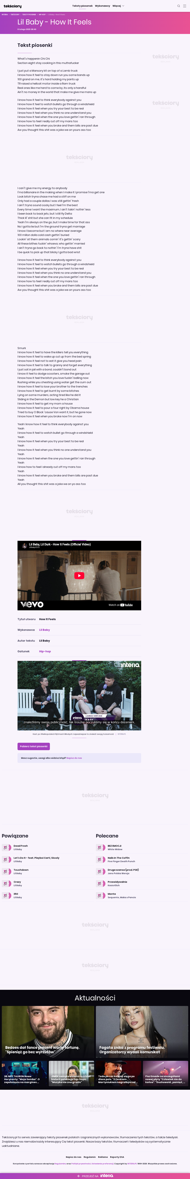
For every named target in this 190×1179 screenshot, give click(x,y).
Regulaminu (60, 1163)
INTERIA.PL (132, 1163)
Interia (5, 14)
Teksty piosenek (29, 14)
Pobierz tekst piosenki (33, 746)
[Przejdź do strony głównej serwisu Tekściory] (12, 6)
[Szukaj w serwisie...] (179, 5)
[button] (82, 5)
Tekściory (15, 14)
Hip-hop (42, 14)
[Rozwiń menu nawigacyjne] (185, 5)
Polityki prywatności (81, 1163)
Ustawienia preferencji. (103, 1164)
